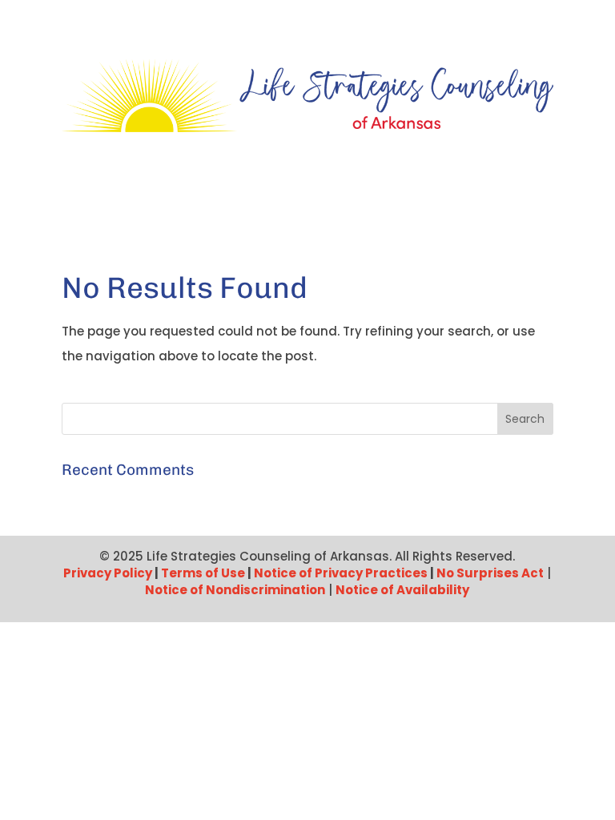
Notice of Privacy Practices (341, 573)
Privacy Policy (107, 573)
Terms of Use (203, 573)
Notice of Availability (402, 589)
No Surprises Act (490, 573)
